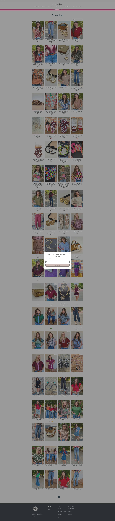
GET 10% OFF (57, 265)
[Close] (70, 253)
